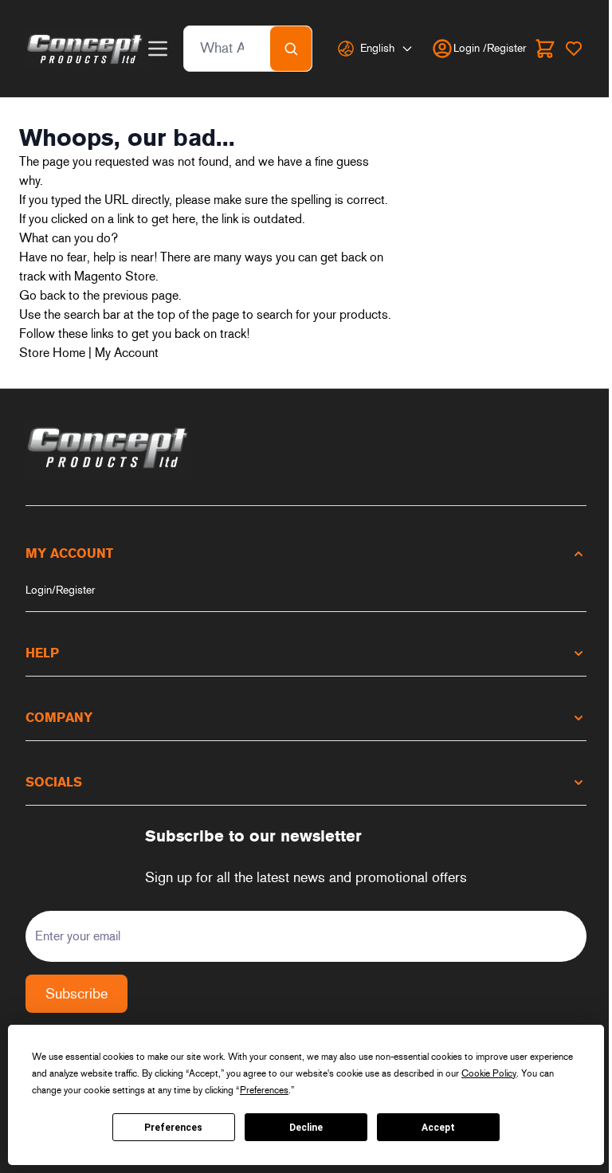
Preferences (173, 1127)
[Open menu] (158, 48)
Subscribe (76, 993)
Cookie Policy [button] (488, 1073)
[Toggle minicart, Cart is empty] (545, 48)
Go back (42, 295)
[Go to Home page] (85, 48)
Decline (306, 1127)
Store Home (52, 352)
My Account (127, 352)
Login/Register (60, 590)
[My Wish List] (573, 48)
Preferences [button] (264, 1090)
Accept (438, 1127)
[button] (306, 554)
